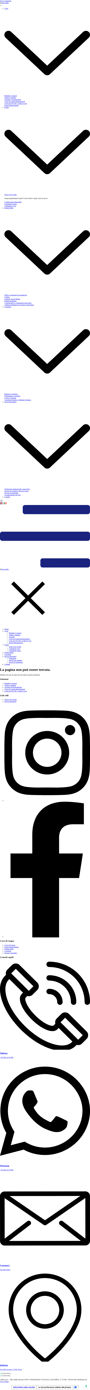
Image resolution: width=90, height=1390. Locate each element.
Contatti (7, 497)
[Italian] (5, 503)
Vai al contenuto (5, 1)
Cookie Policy (6, 1375)
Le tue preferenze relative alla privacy (54, 1387)
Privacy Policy (6, 1373)
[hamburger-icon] (1, 5)
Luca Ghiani (4, 1381)
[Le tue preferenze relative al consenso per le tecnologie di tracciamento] (86, 1386)
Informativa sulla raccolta (24, 1387)
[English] (1, 503)
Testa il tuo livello (10, 195)
